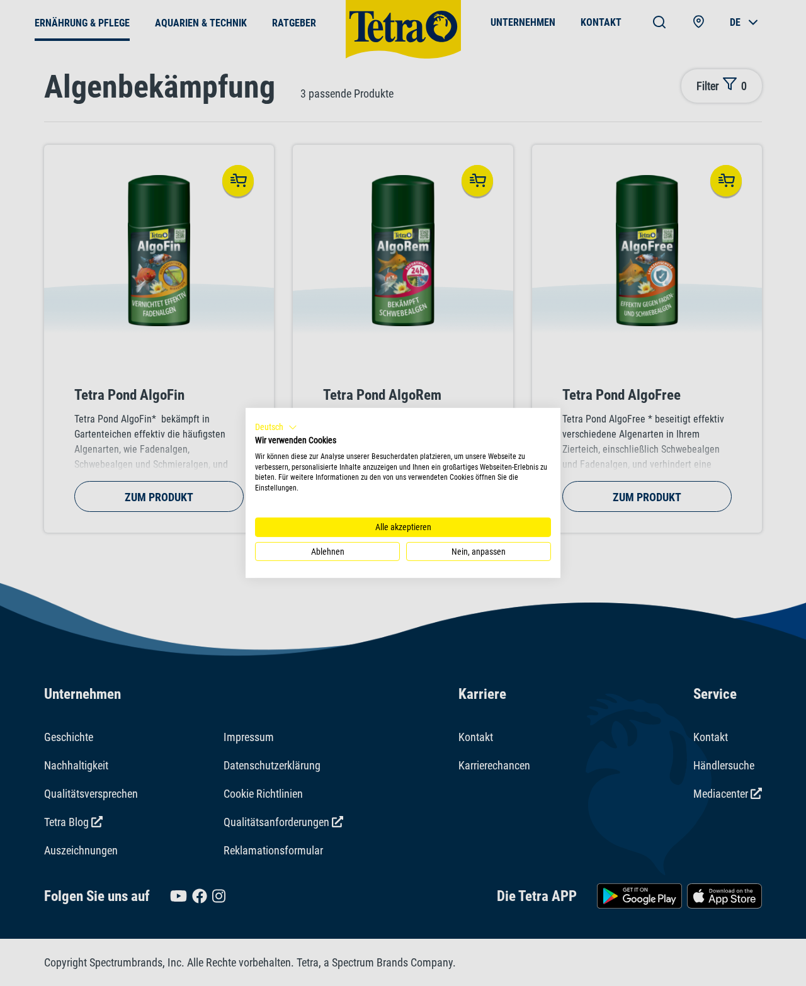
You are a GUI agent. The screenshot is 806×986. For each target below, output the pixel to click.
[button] (276, 427)
